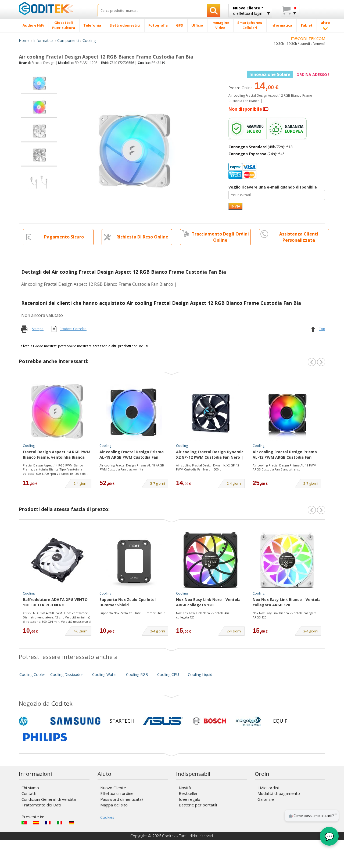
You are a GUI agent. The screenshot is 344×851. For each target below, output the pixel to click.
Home (24, 40)
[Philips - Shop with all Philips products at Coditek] (45, 737)
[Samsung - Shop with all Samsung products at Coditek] (75, 721)
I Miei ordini (268, 787)
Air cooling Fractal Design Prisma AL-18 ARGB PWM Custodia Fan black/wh (131, 455)
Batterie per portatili (198, 804)
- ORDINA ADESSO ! (289, 74)
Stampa (38, 329)
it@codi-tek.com (308, 38)
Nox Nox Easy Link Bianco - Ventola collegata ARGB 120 (287, 602)
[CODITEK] (54, 8)
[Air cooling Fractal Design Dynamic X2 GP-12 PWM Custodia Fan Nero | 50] (210, 412)
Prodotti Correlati (73, 329)
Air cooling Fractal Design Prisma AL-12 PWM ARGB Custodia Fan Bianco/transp (284, 467)
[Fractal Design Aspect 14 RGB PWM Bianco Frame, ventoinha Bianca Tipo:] (57, 412)
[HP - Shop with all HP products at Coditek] (32, 721)
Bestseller (188, 793)
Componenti (68, 40)
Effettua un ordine (117, 793)
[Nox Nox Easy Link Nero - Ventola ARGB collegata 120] (210, 560)
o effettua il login (248, 10)
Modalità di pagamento (278, 793)
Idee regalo (189, 799)
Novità (185, 787)
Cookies (107, 817)
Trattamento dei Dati (41, 804)
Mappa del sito (114, 804)
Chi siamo (30, 787)
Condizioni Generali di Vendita (49, 799)
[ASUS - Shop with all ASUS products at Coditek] (163, 721)
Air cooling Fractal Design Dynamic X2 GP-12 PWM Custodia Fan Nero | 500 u (207, 467)
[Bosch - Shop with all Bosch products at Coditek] (209, 721)
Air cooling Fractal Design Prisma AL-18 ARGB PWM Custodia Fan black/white (131, 467)
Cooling (89, 40)
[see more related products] (321, 362)
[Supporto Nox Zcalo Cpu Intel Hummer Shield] (134, 560)
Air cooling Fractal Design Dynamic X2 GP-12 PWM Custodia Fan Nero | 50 (209, 455)
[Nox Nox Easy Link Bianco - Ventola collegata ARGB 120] (287, 560)
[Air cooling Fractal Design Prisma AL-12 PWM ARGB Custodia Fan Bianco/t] (287, 412)
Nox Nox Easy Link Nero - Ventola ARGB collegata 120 (208, 602)
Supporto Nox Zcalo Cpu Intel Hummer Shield (127, 602)
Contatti (29, 793)
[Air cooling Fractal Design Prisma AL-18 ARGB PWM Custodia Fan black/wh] (134, 412)
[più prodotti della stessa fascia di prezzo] (321, 510)
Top (322, 329)
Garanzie (265, 799)
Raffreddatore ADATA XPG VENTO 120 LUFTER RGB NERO (55, 602)
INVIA (235, 206)
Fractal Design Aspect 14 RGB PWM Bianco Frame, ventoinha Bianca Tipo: (56, 455)
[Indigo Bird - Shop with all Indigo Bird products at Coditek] (248, 721)
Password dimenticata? (122, 799)
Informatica (43, 40)
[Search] (213, 10)
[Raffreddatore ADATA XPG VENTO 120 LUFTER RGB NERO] (57, 560)
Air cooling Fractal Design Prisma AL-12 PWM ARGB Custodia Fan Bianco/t (285, 455)
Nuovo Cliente (113, 787)
